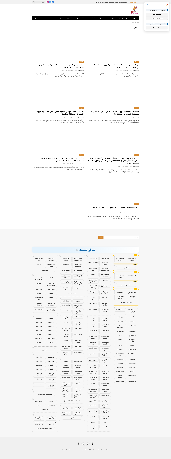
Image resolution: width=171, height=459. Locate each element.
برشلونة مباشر (66, 305)
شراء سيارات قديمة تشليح (72, 400)
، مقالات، (81, 61)
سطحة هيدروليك (66, 366)
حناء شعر (93, 417)
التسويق (61, 18)
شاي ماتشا (105, 426)
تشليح (78, 383)
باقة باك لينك (132, 275)
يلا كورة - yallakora (39, 304)
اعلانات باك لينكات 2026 (45, 394)
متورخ (132, 345)
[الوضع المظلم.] (35, 18)
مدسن (120, 345)
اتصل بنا (64, 450)
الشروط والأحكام (86, 450)
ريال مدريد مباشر (78, 312)
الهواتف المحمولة (81, 18)
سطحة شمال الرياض (78, 372)
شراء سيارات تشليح (78, 390)
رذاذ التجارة (120, 363)
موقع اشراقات (132, 296)
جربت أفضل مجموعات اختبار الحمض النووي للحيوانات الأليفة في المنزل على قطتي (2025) (114, 66)
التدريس (105, 280)
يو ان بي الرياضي (93, 298)
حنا (105, 422)
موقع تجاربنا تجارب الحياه (78, 283)
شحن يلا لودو (105, 395)
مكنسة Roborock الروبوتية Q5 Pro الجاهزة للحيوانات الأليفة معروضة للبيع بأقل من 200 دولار (115, 113)
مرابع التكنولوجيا (120, 316)
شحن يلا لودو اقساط (93, 337)
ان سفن (132, 316)
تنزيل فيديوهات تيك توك (51, 424)
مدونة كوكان (120, 331)
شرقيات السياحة (120, 376)
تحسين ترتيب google (120, 276)
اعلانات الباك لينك (93, 269)
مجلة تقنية (105, 297)
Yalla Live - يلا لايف (39, 298)
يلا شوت (78, 301)
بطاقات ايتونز (93, 401)
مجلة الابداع (120, 349)
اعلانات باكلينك (72, 293)
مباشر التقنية (120, 371)
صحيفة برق (120, 292)
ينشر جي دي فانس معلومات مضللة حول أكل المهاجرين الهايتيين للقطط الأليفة (61, 66)
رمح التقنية (132, 363)
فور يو (93, 383)
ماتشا (93, 422)
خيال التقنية (132, 321)
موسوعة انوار (132, 381)
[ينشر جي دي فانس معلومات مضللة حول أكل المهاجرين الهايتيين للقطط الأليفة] (58, 48)
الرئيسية (133, 18)
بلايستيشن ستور (105, 406)
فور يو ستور (92, 360)
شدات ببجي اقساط (105, 319)
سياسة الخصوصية (74, 450)
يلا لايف (72, 418)
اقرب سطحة (66, 377)
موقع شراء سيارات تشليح (66, 390)
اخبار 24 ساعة (93, 303)
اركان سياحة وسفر (126, 302)
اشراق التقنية (120, 310)
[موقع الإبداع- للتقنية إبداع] (134, 10)
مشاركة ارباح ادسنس (120, 259)
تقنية (92, 274)
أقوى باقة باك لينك (78, 277)
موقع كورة (45, 350)
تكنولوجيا (69, 18)
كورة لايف (51, 322)
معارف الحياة (103, 18)
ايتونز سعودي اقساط (105, 337)
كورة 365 (78, 408)
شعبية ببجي (105, 401)
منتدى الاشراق (105, 286)
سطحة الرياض (78, 361)
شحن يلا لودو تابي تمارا (93, 372)
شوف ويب (120, 321)
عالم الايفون (132, 331)
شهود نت (120, 367)
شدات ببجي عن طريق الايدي (92, 366)
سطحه (66, 361)
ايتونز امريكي (93, 330)
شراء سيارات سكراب (66, 384)
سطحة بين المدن (78, 366)
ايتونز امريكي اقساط (93, 378)
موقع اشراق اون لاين (120, 297)
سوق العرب (66, 264)
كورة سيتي (66, 408)
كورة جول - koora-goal (51, 284)
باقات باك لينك (93, 262)
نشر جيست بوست (66, 259)
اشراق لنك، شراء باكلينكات (105, 269)
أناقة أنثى (120, 339)
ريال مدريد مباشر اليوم (51, 259)
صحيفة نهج (132, 335)
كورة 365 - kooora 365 (51, 310)
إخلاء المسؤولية (97, 450)
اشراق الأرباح (120, 381)
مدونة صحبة (132, 375)
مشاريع (78, 288)
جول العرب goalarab (78, 413)
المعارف (132, 359)
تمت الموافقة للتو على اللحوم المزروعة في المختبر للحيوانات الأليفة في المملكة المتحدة (59, 113)
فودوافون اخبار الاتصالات (105, 275)
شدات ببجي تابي (93, 325)
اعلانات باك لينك (66, 288)
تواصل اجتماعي (123, 18)
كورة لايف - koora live (51, 374)
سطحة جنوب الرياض (78, 378)
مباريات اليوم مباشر (78, 306)
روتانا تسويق (132, 349)
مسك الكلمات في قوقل (132, 311)
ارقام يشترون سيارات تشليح (78, 395)
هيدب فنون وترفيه (105, 310)
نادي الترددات (132, 353)
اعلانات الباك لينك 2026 (93, 287)
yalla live (45, 270)
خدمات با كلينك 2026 (65, 277)
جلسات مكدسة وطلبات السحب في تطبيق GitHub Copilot (111, 2)
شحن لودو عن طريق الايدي (93, 396)
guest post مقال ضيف (78, 265)
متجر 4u (105, 365)
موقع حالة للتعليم (105, 304)
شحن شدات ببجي (105, 390)
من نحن (106, 450)
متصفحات (93, 18)
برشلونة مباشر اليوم (39, 259)
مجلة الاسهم (132, 325)
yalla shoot (65, 301)
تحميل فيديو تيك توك (39, 418)
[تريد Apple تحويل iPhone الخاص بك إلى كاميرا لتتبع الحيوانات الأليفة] (113, 190)
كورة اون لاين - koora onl (51, 304)
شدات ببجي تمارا (93, 319)
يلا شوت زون (51, 405)
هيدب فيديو (120, 359)
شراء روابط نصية (105, 263)
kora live (39, 318)
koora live (39, 289)
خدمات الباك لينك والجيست (78, 259)
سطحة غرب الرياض (65, 372)
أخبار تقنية (136, 61)
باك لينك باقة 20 (78, 271)
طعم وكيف (132, 367)
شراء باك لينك (105, 258)
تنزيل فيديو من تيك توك (51, 418)
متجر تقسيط (93, 348)
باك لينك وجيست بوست (105, 292)
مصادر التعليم (93, 292)
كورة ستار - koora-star (38, 278)
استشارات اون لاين (120, 354)
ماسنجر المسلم (126, 285)
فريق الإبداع (132, 70)
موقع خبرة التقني (132, 340)
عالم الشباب (126, 268)
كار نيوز (120, 335)
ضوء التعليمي (132, 292)
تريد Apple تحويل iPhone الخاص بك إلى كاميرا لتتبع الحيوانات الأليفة (114, 209)
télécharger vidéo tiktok (45, 429)
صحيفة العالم (93, 309)
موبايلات (112, 18)
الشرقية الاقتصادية (120, 326)
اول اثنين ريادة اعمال (132, 259)
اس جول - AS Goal (39, 310)
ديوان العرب (65, 282)
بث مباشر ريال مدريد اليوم (66, 413)
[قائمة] (32, 18)
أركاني (132, 371)
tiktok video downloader (39, 424)
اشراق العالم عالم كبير (93, 281)
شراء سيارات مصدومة (66, 395)
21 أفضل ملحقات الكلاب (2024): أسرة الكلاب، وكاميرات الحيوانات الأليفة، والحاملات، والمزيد (62, 160)
